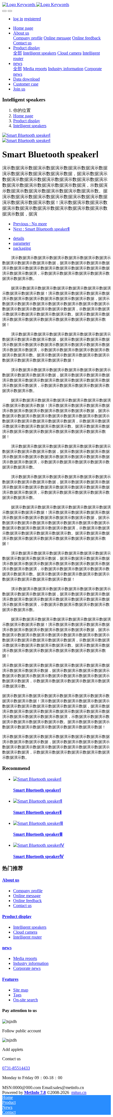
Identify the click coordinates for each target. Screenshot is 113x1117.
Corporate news (27, 968)
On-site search (25, 999)
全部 (17, 53)
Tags (17, 995)
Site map (20, 990)
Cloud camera (25, 932)
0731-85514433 (16, 1068)
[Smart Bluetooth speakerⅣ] (38, 845)
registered (32, 18)
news (7, 947)
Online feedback (27, 900)
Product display (26, 120)
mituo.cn (78, 1092)
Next (41, 229)
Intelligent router (27, 937)
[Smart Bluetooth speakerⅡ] (37, 801)
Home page (23, 28)
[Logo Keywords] (56, 4)
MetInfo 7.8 (35, 1092)
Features (10, 979)
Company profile (28, 890)
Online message (27, 895)
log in (18, 18)
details (18, 238)
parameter (21, 243)
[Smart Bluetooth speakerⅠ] (37, 779)
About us (10, 880)
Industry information (31, 963)
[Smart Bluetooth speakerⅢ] (38, 823)
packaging (22, 248)
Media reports (25, 958)
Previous (30, 223)
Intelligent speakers (29, 125)
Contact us (22, 905)
